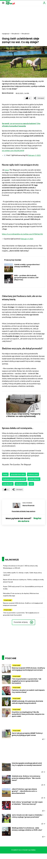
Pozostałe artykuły (21, 622)
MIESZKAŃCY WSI (21, 484)
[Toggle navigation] (3, 3)
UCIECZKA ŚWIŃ (7, 484)
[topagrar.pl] (10, 3)
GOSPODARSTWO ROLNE (18, 474)
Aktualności (15, 33)
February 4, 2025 (27, 239)
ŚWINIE (5, 474)
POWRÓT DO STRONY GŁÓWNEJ (23, 850)
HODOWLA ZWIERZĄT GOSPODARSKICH (14, 479)
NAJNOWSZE (12, 559)
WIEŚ (31, 484)
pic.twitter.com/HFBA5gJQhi (32, 234)
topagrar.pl (5, 33)
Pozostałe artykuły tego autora (23, 511)
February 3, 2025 (34, 155)
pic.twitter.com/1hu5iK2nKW (13, 150)
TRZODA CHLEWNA (34, 479)
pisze (7, 170)
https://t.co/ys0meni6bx (11, 234)
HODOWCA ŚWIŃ (33, 474)
